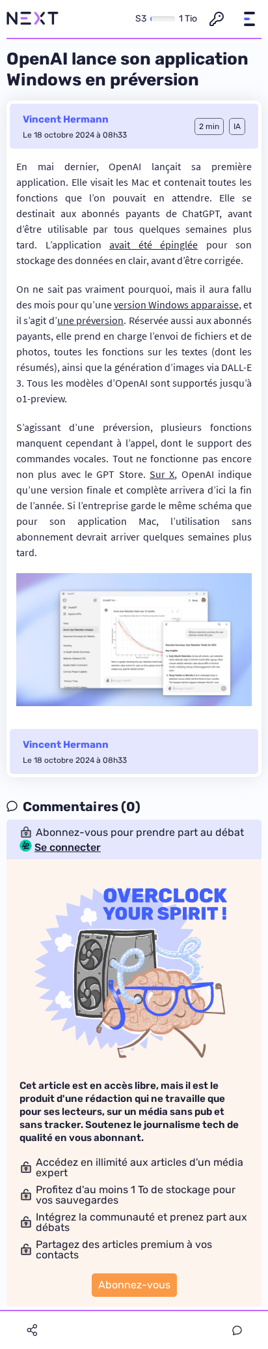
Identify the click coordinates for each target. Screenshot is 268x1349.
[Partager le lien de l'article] (32, 1330)
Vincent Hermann (66, 119)
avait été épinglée (153, 244)
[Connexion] (216, 19)
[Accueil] (33, 19)
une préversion (90, 320)
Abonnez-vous (134, 1285)
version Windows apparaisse (176, 304)
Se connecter (67, 847)
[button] (249, 19)
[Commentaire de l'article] (237, 1330)
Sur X (162, 474)
